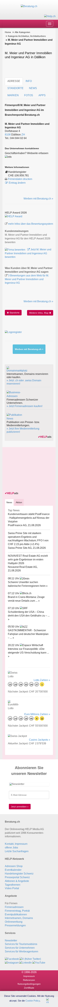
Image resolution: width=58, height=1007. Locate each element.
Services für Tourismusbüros (21, 944)
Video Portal (12, 888)
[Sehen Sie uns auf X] (30, 959)
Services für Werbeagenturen (21, 951)
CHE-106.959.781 (18, 175)
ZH (23, 134)
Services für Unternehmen (20, 947)
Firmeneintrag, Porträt (17, 910)
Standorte (14, 312)
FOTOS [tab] (28, 95)
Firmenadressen (14, 907)
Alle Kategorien (22, 32)
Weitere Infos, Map (39, 312)
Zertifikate (29, 987)
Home (8, 32)
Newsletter (11, 940)
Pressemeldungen (15, 925)
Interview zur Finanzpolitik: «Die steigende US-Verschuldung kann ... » (28, 653)
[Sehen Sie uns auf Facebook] (12, 959)
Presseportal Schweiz (17, 877)
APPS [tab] (42, 95)
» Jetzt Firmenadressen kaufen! (24, 406)
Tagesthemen (12, 884)
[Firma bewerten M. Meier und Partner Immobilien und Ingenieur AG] (15, 249)
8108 (8, 134)
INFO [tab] (29, 81)
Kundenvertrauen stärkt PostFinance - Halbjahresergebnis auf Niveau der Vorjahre (29, 518)
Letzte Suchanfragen (17, 851)
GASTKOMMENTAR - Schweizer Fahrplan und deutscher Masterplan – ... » (28, 634)
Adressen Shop (14, 866)
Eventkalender (13, 869)
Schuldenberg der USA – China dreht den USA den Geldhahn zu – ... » (29, 616)
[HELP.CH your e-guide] (50, 16)
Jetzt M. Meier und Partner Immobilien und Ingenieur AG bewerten (28, 253)
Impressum (29, 976)
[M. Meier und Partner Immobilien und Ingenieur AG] (13, 216)
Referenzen (29, 980)
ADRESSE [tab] (13, 81)
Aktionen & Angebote (17, 881)
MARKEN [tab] (13, 95)
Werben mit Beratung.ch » (38, 198)
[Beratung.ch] (29, 6)
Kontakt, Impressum (16, 843)
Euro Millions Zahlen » (37, 714)
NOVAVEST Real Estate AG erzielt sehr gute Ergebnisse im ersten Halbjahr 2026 (28, 559)
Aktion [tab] (19, 502)
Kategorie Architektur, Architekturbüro (27, 36)
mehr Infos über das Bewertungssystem (30, 223)
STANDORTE (15, 88)
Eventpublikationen (16, 914)
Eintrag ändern (17, 182)
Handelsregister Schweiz (19, 873)
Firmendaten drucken (20, 179)
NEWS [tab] (33, 88)
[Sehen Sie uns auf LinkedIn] (25, 962)
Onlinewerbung (13, 921)
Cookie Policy (32, 1000)
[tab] (9, 502)
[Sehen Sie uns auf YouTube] (38, 962)
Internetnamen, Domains (19, 918)
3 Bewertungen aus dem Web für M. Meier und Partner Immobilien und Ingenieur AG (27, 279)
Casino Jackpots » (39, 739)
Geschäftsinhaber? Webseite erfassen (26, 153)
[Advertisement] (29, 470)
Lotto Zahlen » (42, 680)
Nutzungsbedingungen (29, 984)
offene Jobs (11, 847)
